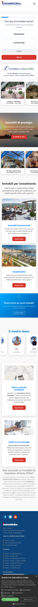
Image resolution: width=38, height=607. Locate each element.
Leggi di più (12, 587)
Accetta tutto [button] (10, 599)
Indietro (19, 51)
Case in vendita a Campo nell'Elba (15, 561)
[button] (11, 590)
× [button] (36, 576)
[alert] (19, 591)
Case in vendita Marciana (13, 568)
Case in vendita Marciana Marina (15, 558)
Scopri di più (19, 239)
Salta (19, 57)
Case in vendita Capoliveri (13, 565)
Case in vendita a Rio (11, 556)
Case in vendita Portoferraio (13, 554)
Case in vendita (9, 540)
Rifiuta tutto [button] (28, 599)
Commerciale (19, 42)
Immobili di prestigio (11, 545)
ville (13, 493)
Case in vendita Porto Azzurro (14, 563)
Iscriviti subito (19, 313)
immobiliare (30, 481)
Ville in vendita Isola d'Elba (13, 543)
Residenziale (19, 34)
